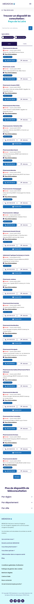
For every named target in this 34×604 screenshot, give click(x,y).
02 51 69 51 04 (11, 449)
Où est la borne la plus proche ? (12, 584)
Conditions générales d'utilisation (12, 565)
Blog (3, 558)
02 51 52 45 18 (11, 225)
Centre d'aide (6, 576)
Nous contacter (7, 580)
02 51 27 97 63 (11, 428)
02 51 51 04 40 (11, 293)
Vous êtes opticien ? (8, 550)
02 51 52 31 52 (11, 269)
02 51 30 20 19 (11, 164)
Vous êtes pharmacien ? (9, 547)
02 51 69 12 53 (11, 339)
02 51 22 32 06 (11, 471)
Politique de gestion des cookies (12, 569)
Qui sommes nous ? (8, 539)
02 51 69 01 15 (10, 363)
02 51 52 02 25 (11, 79)
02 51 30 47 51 (11, 140)
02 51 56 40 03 (11, 120)
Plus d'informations (11, 54)
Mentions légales (7, 573)
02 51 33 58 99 (11, 245)
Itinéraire (25, 60)
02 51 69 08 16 (11, 386)
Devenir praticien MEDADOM (10, 543)
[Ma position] (30, 28)
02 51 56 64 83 (11, 203)
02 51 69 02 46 (11, 406)
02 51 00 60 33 (11, 182)
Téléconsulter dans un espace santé (13, 554)
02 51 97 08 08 (11, 99)
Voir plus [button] (17, 477)
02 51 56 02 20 (11, 315)
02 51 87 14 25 (11, 60)
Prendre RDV (18, 144)
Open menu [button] (30, 4)
